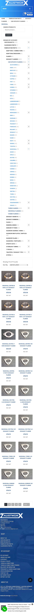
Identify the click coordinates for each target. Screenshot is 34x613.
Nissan (13, 121)
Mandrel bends (12, 225)
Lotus (13, 107)
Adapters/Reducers (14, 53)
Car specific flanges (18, 21)
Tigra (13, 194)
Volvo (13, 205)
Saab (12, 138)
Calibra (13, 160)
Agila (13, 154)
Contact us (4, 573)
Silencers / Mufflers (14, 241)
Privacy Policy (5, 561)
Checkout (3, 559)
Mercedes (14, 112)
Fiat (12, 81)
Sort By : (5, 265)
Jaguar (13, 93)
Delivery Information (7, 567)
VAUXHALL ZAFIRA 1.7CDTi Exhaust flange (8, 373)
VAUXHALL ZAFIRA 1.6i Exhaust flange (25, 372)
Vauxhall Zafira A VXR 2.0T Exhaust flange (25, 287)
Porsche (14, 126)
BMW (13, 73)
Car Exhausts (10, 42)
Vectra (13, 197)
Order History (5, 557)
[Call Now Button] (4, 609)
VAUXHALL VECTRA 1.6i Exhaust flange (25, 430)
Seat (13, 140)
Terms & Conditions (7, 563)
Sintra (13, 191)
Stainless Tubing (13, 246)
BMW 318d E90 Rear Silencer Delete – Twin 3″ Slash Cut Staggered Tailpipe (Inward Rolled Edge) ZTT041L (19, 607)
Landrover (15, 104)
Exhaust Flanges (14, 59)
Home (3, 18)
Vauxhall (14, 149)
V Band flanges (14, 214)
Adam (13, 152)
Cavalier (14, 166)
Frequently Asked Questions (10, 569)
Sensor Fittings (13, 228)
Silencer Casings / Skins (15, 230)
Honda (13, 87)
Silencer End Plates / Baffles (16, 234)
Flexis (9, 222)
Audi (13, 67)
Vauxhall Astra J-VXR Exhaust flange (8, 344)
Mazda (13, 109)
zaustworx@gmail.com (11, 528)
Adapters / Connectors (15, 50)
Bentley (13, 70)
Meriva (13, 174)
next (25, 504)
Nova (12, 180)
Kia (12, 95)
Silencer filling (12, 238)
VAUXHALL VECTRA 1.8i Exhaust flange (8, 430)
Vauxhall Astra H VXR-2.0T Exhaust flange (8, 316)
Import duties (5, 577)
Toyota (13, 146)
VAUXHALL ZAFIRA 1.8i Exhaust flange (25, 344)
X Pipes (9, 255)
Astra (13, 157)
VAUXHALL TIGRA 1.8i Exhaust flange (8, 457)
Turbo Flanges (15, 208)
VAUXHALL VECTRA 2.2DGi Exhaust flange (25, 402)
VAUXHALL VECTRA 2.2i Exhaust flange (8, 401)
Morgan (13, 118)
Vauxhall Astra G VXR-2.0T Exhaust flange (25, 316)
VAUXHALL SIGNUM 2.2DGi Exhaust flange (8, 485)
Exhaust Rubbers (13, 219)
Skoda (13, 143)
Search (8, 35)
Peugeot (14, 124)
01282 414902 (7, 527)
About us (3, 538)
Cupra (13, 79)
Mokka (13, 177)
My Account (4, 555)
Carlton (14, 163)
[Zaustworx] (17, 3)
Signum (13, 188)
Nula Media (14, 595)
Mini (12, 115)
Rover (13, 135)
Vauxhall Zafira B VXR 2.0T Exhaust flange (8, 287)
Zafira (13, 199)
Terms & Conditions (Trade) (9, 565)
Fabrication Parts (15, 18)
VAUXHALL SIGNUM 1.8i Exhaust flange (25, 484)
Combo (13, 169)
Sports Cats (11, 244)
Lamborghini (15, 101)
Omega (13, 183)
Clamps (9, 56)
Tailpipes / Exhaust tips (16, 252)
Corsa (13, 171)
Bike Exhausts (5, 542)
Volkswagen (15, 202)
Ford (13, 84)
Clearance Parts (6, 546)
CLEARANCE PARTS (11, 45)
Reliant (13, 129)
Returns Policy (5, 575)
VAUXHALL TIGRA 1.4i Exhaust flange (25, 457)
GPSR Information (6, 571)
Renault (14, 132)
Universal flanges (15, 211)
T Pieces (10, 249)
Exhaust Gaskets (13, 216)
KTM (12, 98)
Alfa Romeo (15, 65)
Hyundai (13, 90)
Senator (14, 185)
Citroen (13, 76)
